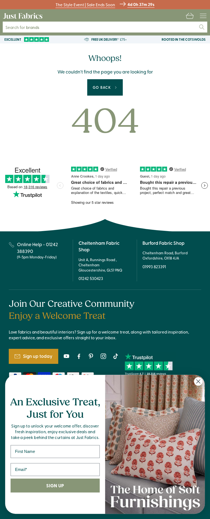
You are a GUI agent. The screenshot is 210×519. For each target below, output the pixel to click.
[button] (190, 16)
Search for (26, 27)
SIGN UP (55, 485)
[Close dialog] (198, 381)
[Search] (201, 27)
